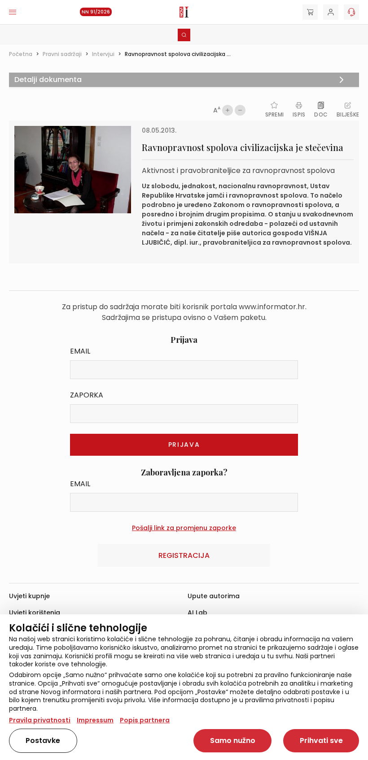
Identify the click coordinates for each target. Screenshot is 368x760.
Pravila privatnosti (39, 720)
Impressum (95, 720)
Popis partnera (145, 720)
